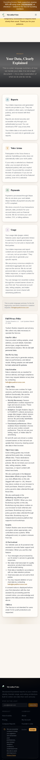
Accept (32, 729)
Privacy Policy (11, 755)
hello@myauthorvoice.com (20, 307)
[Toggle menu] (36, 15)
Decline (24, 729)
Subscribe (33, 705)
